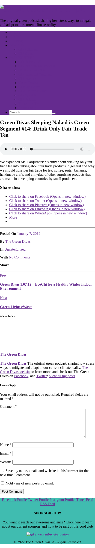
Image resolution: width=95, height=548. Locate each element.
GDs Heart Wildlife (32, 91)
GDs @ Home (29, 87)
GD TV (15, 37)
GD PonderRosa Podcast (36, 66)
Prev (3, 275)
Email (5, 453)
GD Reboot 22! (29, 62)
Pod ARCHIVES (22, 58)
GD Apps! (26, 53)
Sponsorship (27, 108)
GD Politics (27, 99)
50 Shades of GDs (31, 70)
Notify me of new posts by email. (30, 483)
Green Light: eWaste (16, 307)
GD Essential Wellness (35, 74)
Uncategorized (15, 249)
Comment (8, 406)
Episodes (15, 33)
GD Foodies (27, 78)
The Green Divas (17, 241)
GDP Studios (28, 49)
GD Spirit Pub (28, 95)
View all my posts (62, 376)
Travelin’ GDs (28, 103)
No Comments (19, 257)
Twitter (41, 376)
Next (3, 298)
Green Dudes (28, 83)
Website (6, 462)
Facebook (21, 376)
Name (6, 445)
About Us (16, 45)
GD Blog (16, 41)
